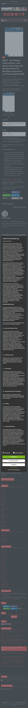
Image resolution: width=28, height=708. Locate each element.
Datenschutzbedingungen (14, 469)
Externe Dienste (19, 453)
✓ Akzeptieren (13, 457)
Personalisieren (14, 467)
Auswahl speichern (13, 460)
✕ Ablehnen (14, 464)
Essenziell (7, 453)
